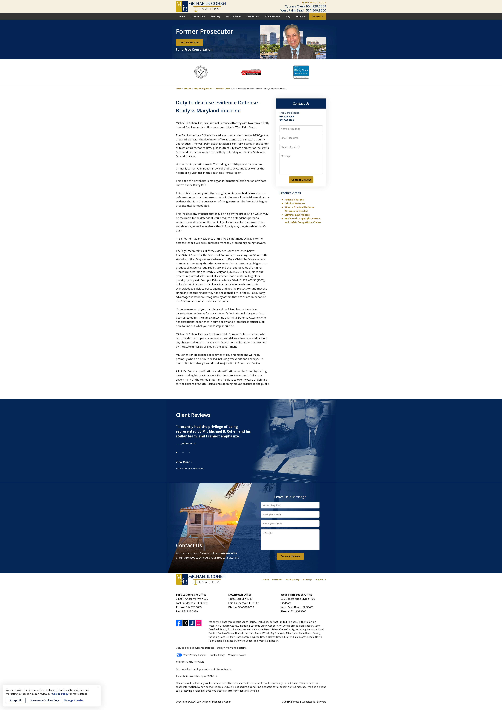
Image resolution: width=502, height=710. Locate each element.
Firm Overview (197, 16)
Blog (288, 16)
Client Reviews (272, 16)
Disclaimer (277, 579)
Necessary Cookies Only (45, 700)
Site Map (307, 579)
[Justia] (192, 623)
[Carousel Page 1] (179, 452)
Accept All (15, 700)
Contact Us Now (189, 42)
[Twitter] (185, 623)
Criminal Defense (295, 203)
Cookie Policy (217, 655)
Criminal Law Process (297, 214)
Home (182, 16)
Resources (301, 16)
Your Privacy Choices (195, 655)
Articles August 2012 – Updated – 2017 (212, 88)
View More (183, 462)
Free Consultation (314, 2)
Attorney (215, 16)
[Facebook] (179, 623)
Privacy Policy (293, 579)
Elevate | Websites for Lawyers (304, 701)
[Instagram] (198, 623)
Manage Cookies (237, 655)
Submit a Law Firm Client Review (189, 468)
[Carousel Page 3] (192, 452)
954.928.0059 (316, 6)
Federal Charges (294, 199)
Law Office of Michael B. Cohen (214, 701)
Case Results (252, 16)
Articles (187, 88)
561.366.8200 (316, 10)
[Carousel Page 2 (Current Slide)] (185, 452)
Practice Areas (233, 16)
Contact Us (317, 16)
